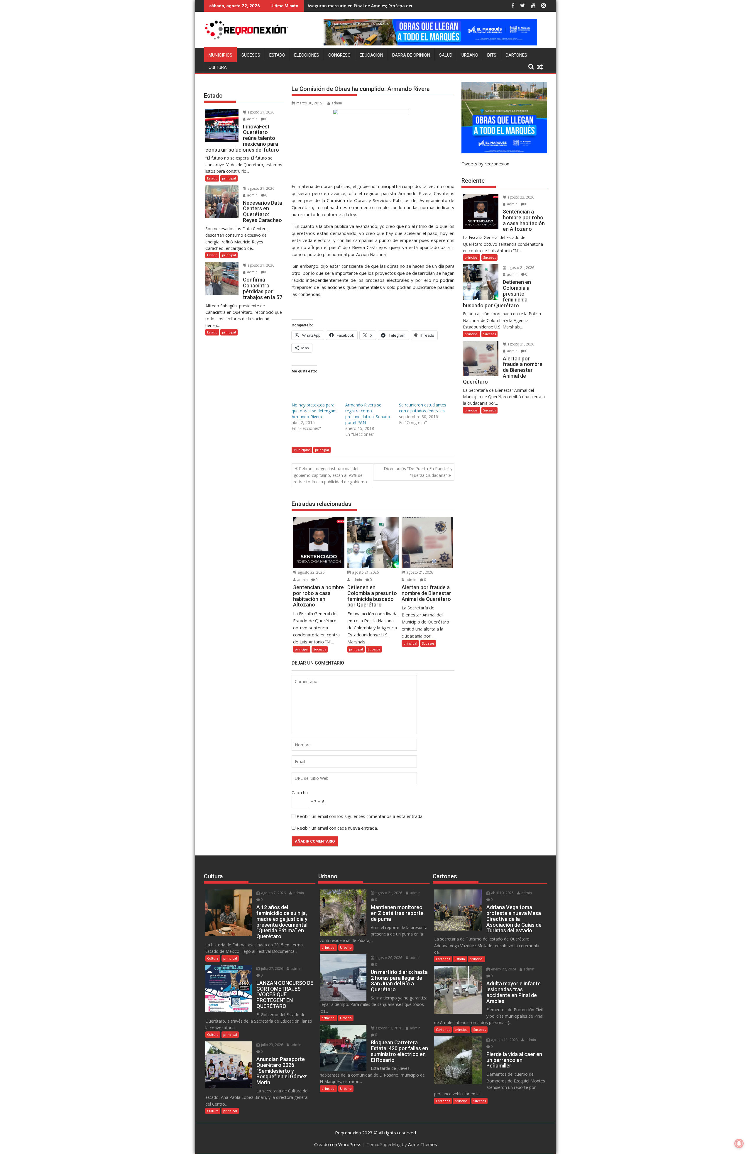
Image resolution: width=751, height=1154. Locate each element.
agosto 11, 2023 (504, 1039)
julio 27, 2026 (271, 968)
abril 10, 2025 (502, 892)
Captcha (300, 792)
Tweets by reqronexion (485, 164)
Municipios (220, 55)
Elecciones (306, 55)
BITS (491, 55)
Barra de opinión (411, 55)
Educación (371, 55)
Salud (445, 55)
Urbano (469, 55)
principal (322, 450)
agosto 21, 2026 (365, 572)
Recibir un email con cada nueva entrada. (337, 828)
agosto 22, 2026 (310, 572)
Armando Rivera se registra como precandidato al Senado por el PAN (367, 413)
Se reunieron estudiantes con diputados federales (422, 408)
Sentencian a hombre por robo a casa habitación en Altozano (370, 6)
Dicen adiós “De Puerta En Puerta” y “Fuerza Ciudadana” (418, 472)
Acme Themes (422, 1144)
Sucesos (250, 55)
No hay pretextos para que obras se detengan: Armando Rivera (314, 410)
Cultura (218, 67)
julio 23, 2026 (271, 1044)
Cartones (516, 55)
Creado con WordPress (337, 1144)
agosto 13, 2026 (388, 1028)
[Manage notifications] (739, 1143)
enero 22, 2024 (503, 969)
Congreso (339, 55)
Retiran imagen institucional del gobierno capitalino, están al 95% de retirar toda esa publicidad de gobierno (330, 475)
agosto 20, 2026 (388, 957)
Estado (277, 55)
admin (336, 103)
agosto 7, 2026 (273, 892)
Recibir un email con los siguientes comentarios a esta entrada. (360, 816)
